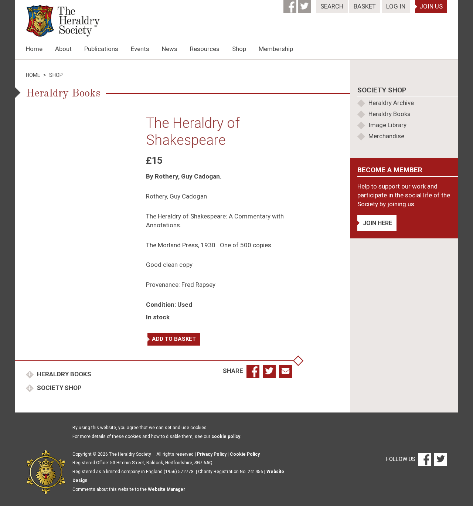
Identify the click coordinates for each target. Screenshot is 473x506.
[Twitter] (305, 4)
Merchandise (386, 136)
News (169, 48)
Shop (239, 48)
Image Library (387, 125)
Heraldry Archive (391, 102)
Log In (395, 6)
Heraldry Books (63, 374)
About (63, 48)
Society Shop (58, 387)
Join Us (431, 6)
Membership (276, 48)
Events (140, 48)
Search (331, 6)
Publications (101, 48)
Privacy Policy (212, 454)
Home (34, 48)
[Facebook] (290, 4)
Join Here (377, 223)
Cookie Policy (245, 454)
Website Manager (166, 489)
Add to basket (174, 339)
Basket (365, 6)
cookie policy (225, 436)
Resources (205, 48)
